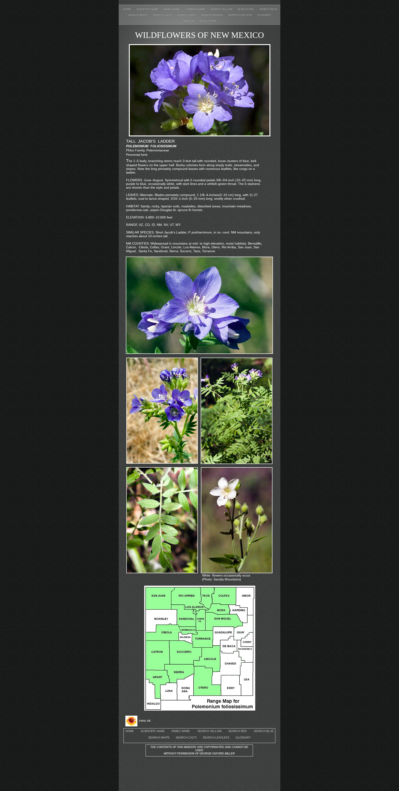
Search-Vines (186, 14)
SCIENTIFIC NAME (153, 731)
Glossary (264, 14)
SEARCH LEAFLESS (216, 737)
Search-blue (268, 9)
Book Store (208, 20)
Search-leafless (240, 14)
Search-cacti (162, 14)
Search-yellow (221, 9)
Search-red (246, 9)
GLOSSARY (243, 737)
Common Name (195, 9)
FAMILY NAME (181, 731)
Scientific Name (147, 9)
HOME (129, 731)
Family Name (172, 9)
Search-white (138, 14)
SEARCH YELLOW (209, 731)
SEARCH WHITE (158, 737)
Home (127, 9)
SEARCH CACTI (186, 737)
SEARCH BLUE (264, 731)
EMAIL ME (189, 20)
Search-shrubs (212, 14)
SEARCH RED (237, 731)
